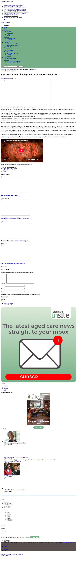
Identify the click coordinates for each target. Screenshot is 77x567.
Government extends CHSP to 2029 (12, 6)
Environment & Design (12, 53)
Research (9, 46)
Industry (6, 30)
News (5, 29)
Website (2, 291)
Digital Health (10, 50)
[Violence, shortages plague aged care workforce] (12, 441)
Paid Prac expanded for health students (13, 263)
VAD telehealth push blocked (11, 16)
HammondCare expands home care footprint (14, 240)
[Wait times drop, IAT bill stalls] (15, 192)
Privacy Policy (7, 506)
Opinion (9, 34)
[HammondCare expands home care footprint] (15, 237)
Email (2, 288)
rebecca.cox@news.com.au (10, 168)
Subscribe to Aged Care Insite (14, 61)
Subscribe (6, 60)
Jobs (5, 64)
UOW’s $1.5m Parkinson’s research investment (15, 10)
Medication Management (12, 45)
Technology (9, 519)
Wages (8, 41)
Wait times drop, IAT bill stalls (11, 14)
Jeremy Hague (4, 78)
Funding (9, 31)
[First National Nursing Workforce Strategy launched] (12, 455)
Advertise (6, 57)
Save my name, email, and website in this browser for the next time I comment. (21, 294)
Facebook (3, 531)
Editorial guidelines (8, 504)
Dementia (9, 56)
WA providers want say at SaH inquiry (13, 17)
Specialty (6, 52)
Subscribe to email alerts (12, 62)
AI (7, 49)
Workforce (6, 37)
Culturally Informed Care (13, 43)
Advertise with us (8, 503)
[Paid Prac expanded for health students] (15, 260)
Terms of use (7, 507)
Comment (3, 283)
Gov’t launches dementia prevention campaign (15, 9)
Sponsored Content (11, 58)
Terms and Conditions (67, 542)
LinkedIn (3, 528)
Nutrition (9, 54)
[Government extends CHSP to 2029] (30, 460)
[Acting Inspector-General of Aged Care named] (15, 215)
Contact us (6, 502)
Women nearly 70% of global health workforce (15, 7)
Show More (3, 171)
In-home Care (10, 33)
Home (2, 69)
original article (28, 164)
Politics (8, 35)
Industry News (7, 69)
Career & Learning (11, 38)
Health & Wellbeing (11, 39)
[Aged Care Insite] (5, 22)
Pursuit (18, 164)
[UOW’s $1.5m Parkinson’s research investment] (12, 488)
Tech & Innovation (8, 47)
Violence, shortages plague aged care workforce (15, 13)
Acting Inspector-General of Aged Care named (15, 218)
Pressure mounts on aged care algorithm (13, 5)
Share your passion (8, 303)
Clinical (6, 42)
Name (2, 285)
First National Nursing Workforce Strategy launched (16, 12)
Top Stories (13, 70)
